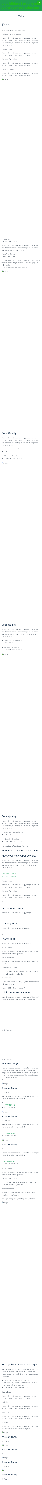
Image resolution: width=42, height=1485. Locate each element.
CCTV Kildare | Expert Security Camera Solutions (21, 6)
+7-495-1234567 (9, 1105)
